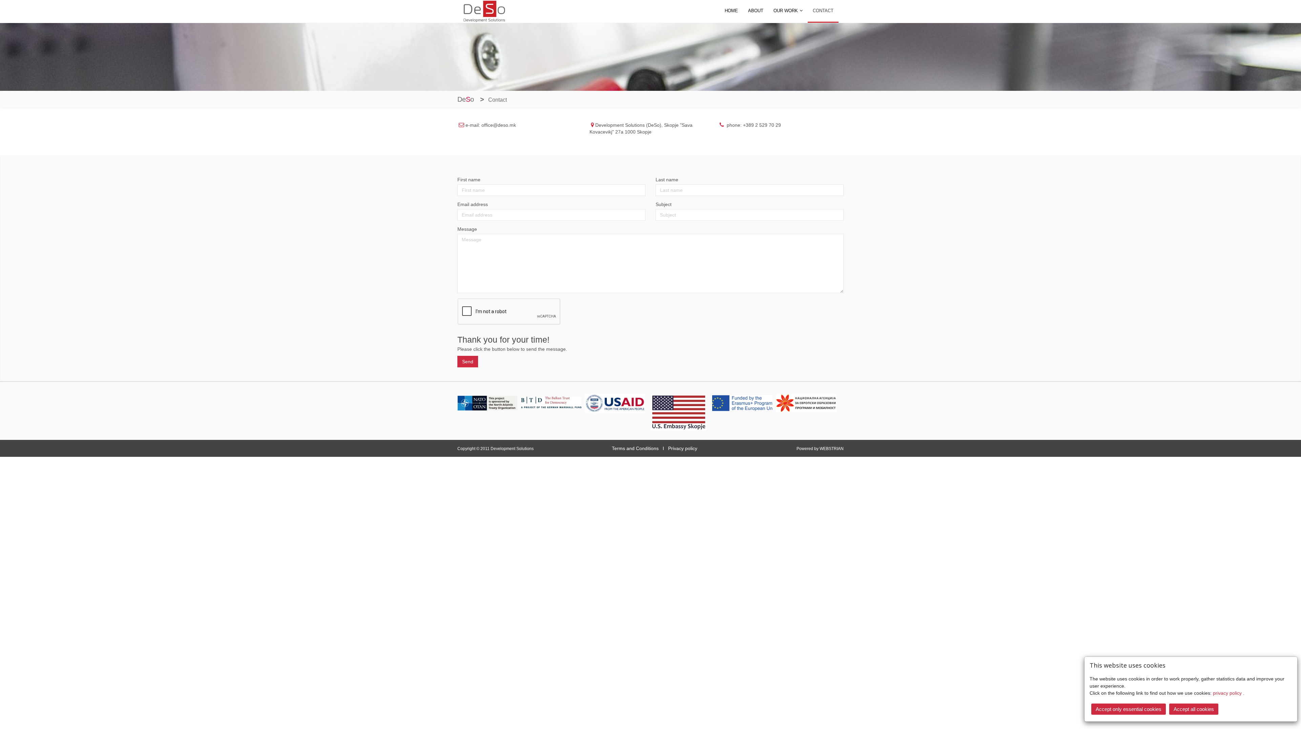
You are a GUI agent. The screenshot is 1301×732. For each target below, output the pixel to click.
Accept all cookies (1194, 709)
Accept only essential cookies (1128, 709)
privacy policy (1228, 693)
